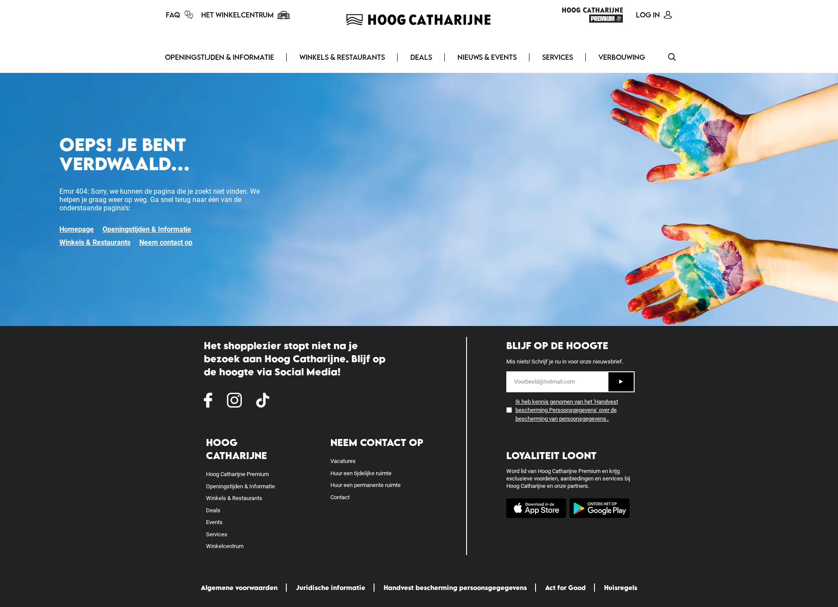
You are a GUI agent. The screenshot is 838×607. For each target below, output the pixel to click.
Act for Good (565, 587)
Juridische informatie (330, 587)
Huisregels (620, 587)
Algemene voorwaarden (239, 587)
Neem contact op (165, 242)
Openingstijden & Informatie (219, 57)
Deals (421, 57)
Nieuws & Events (487, 57)
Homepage (76, 229)
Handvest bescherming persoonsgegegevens (455, 587)
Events (214, 522)
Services (557, 57)
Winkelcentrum (225, 546)
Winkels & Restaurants (342, 57)
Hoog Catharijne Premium (237, 474)
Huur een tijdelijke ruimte (361, 473)
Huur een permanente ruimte (365, 485)
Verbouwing (621, 57)
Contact (340, 497)
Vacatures (343, 461)
